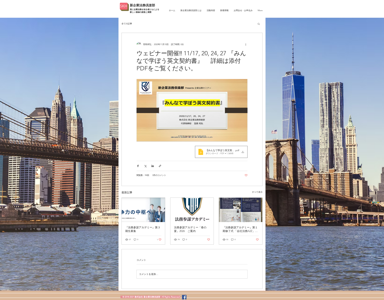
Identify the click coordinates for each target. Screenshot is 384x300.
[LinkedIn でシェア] (152, 165)
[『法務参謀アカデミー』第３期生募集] (143, 210)
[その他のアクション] (246, 44)
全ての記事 (127, 23)
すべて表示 (257, 192)
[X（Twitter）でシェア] (145, 165)
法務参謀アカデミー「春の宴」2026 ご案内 (190, 229)
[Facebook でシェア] (137, 165)
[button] (258, 24)
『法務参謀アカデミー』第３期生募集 (142, 229)
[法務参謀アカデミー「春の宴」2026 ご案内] (192, 210)
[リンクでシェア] (160, 165)
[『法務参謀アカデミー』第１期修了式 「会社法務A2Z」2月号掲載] (240, 210)
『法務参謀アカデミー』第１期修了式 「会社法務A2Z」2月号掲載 (240, 229)
